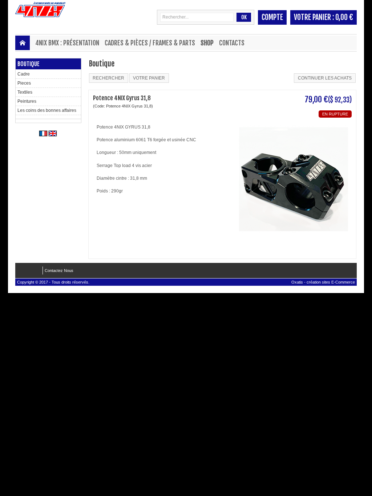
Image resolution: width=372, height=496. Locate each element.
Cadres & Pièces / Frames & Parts (150, 43)
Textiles (24, 92)
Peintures (26, 101)
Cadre (23, 74)
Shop (207, 43)
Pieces (24, 83)
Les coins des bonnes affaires (46, 110)
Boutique (28, 64)
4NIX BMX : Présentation (67, 43)
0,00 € (344, 17)
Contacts (231, 43)
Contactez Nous (59, 270)
